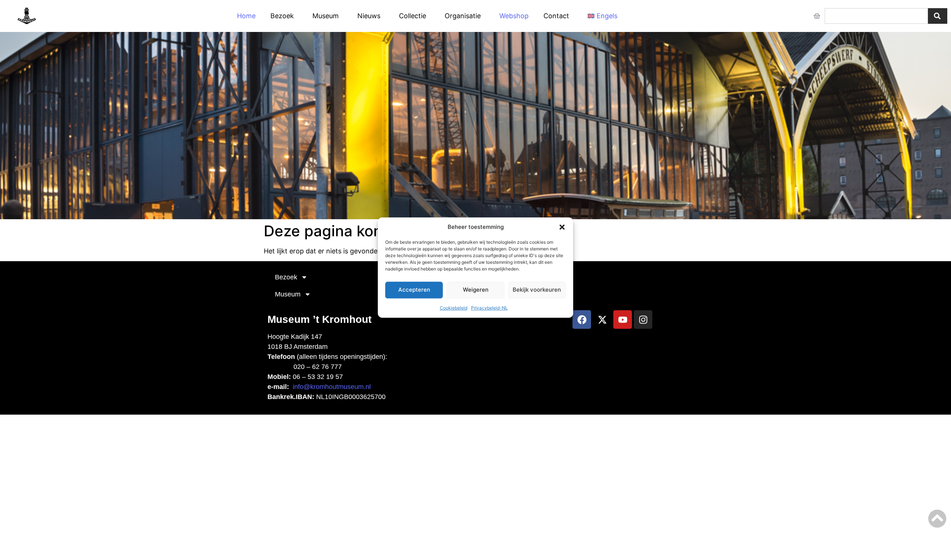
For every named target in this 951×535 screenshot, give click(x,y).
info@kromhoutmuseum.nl (332, 386)
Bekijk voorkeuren (537, 289)
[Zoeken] (937, 16)
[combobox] (876, 16)
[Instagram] (643, 319)
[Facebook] (581, 319)
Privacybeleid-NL (489, 308)
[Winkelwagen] (817, 16)
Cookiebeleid (453, 308)
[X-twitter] (602, 319)
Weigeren (476, 289)
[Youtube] (622, 319)
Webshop (514, 16)
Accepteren (414, 289)
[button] (562, 227)
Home (246, 16)
